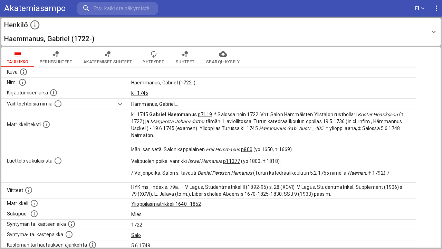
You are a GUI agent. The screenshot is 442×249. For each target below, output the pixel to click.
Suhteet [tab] (185, 61)
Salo (136, 235)
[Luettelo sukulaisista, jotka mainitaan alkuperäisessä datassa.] (58, 160)
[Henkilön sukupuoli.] (34, 213)
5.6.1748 (140, 245)
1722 (137, 225)
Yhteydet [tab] (153, 61)
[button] (221, 32)
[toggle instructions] (34, 24)
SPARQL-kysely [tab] (223, 61)
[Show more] (120, 104)
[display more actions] (436, 8)
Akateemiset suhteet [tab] (107, 61)
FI (417, 8)
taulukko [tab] (18, 61)
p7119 (205, 114)
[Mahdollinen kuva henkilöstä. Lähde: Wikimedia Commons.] (23, 71)
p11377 (231, 161)
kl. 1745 (139, 93)
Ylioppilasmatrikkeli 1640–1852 (166, 204)
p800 (246, 149)
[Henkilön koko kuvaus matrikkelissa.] (46, 124)
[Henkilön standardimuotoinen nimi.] (22, 82)
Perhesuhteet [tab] (56, 61)
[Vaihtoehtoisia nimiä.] (58, 103)
